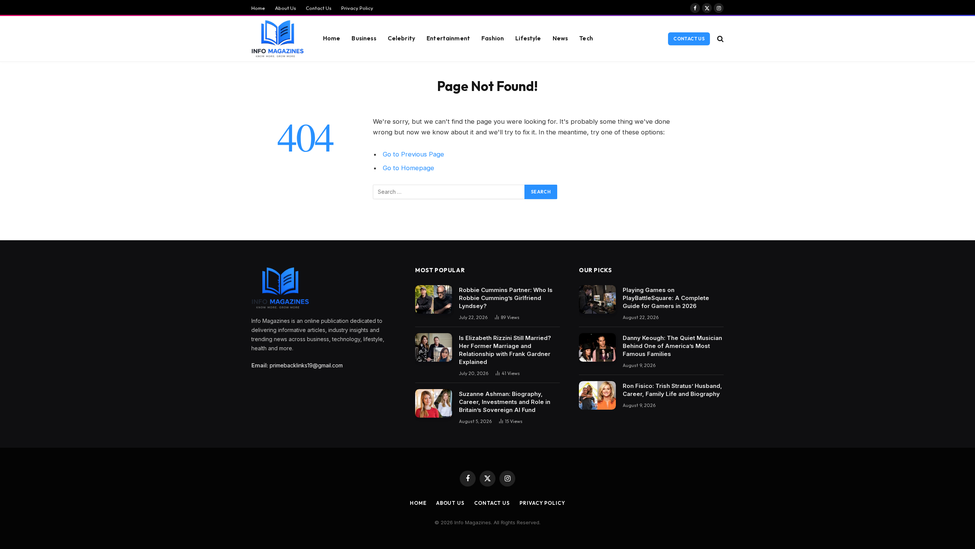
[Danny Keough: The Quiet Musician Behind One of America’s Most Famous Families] (597, 347)
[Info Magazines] (277, 39)
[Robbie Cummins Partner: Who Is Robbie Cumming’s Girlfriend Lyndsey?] (433, 299)
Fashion (492, 38)
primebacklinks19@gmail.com (306, 365)
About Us (285, 8)
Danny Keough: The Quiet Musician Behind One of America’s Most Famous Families (672, 345)
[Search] (720, 38)
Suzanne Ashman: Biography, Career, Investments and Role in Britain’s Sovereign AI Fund (504, 401)
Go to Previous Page (413, 154)
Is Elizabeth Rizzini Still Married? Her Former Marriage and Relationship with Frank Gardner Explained (505, 349)
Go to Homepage (408, 168)
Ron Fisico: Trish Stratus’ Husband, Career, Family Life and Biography (672, 389)
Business (364, 38)
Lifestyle (528, 38)
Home (258, 8)
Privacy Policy (357, 8)
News (560, 38)
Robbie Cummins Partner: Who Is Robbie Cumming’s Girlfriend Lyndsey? (506, 298)
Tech (586, 38)
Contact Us (318, 8)
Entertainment (448, 38)
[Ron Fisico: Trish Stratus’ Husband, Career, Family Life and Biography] (597, 395)
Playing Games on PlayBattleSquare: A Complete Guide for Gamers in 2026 (666, 298)
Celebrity (401, 38)
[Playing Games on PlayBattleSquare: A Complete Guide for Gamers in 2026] (597, 299)
